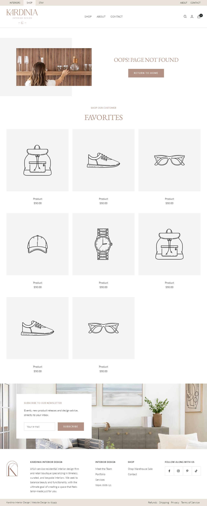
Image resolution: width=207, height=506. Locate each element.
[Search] (185, 16)
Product (37, 198)
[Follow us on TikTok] (196, 471)
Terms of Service (190, 502)
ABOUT (101, 16)
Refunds (152, 502)
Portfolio (100, 474)
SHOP (29, 2)
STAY (41, 2)
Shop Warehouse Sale (140, 468)
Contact (196, 2)
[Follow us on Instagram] (178, 471)
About (183, 2)
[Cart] (199, 16)
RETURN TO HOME (146, 73)
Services (100, 479)
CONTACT (117, 16)
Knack (54, 502)
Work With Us (103, 485)
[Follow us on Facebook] (169, 471)
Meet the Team (103, 468)
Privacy (175, 502)
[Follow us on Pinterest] (187, 471)
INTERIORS (15, 2)
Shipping (164, 502)
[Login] (192, 16)
